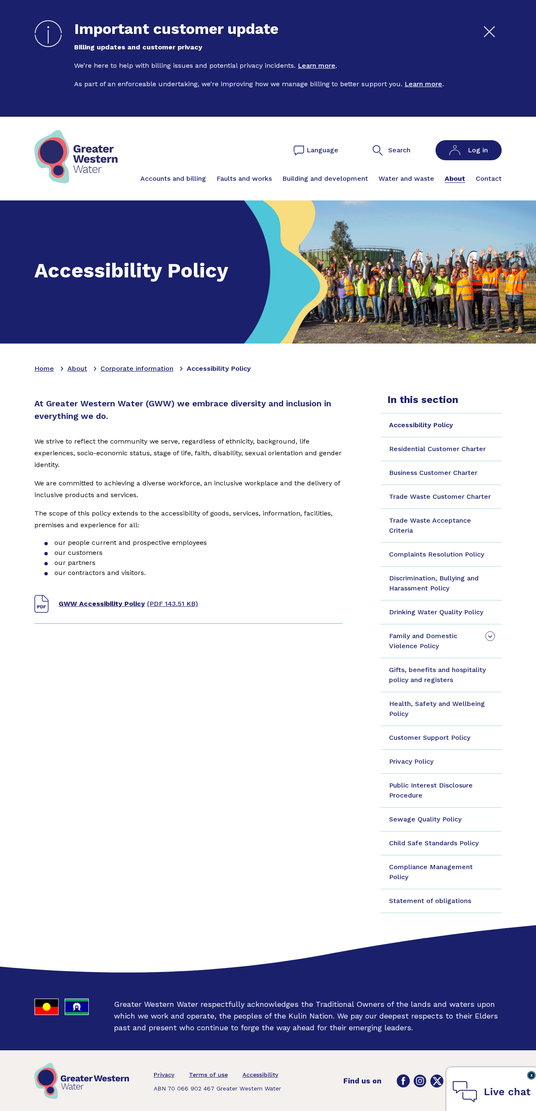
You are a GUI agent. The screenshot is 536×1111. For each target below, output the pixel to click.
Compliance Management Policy (431, 872)
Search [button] (399, 150)
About (455, 178)
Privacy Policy (411, 761)
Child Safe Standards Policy (434, 843)
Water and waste (406, 178)
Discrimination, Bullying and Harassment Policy (434, 583)
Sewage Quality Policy (425, 819)
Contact (489, 178)
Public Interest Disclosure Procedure (431, 790)
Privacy (164, 1074)
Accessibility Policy (421, 425)
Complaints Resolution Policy (436, 554)
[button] (491, 1090)
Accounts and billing (173, 178)
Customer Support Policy (429, 738)
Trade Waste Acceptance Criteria (430, 525)
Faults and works (244, 178)
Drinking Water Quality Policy (436, 612)
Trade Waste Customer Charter (440, 496)
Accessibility (260, 1074)
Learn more (316, 65)
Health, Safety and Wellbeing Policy (437, 709)
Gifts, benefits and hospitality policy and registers (437, 675)
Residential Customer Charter (437, 449)
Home (44, 368)
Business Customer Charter (433, 473)
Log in (478, 150)
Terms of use (208, 1074)
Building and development (325, 178)
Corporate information (136, 368)
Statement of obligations (430, 901)
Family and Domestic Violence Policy (423, 641)
